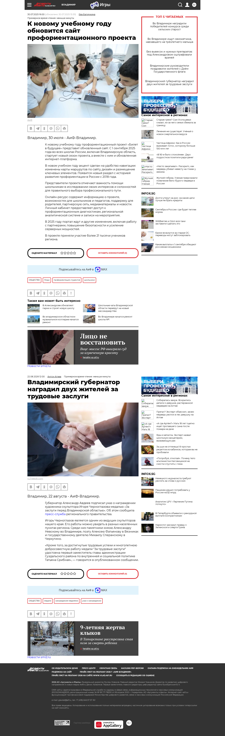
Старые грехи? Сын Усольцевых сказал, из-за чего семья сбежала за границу (176, 122)
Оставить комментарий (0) (112, 253)
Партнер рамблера (82, 723)
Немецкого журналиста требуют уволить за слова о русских (173, 479)
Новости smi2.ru (39, 366)
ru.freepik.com (35, 478)
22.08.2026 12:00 (36, 376)
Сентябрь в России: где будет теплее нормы (175, 210)
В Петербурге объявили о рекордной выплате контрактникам (176, 514)
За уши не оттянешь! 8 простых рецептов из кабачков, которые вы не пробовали (176, 449)
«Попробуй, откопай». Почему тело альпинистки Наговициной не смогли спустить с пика (175, 461)
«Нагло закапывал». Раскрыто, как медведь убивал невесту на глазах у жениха (176, 169)
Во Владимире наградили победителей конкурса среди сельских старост (169, 26)
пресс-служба (55, 514)
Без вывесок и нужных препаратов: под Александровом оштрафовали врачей (169, 54)
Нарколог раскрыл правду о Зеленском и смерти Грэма (171, 526)
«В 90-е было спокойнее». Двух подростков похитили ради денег (175, 156)
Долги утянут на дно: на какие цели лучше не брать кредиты (175, 199)
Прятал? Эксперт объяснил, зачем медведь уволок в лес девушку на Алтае (175, 414)
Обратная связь (108, 668)
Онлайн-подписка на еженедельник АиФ (170, 668)
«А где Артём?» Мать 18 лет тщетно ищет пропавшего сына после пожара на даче (175, 426)
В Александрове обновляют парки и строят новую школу (58, 307)
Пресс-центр (88, 668)
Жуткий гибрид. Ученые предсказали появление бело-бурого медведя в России (176, 181)
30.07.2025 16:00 (35, 14)
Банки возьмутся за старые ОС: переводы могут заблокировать (172, 234)
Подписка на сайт (62, 672)
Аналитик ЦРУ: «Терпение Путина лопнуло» (173, 502)
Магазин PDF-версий (132, 668)
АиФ (29, 120)
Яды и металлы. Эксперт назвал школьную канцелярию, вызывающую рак (173, 438)
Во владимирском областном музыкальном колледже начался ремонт (61, 319)
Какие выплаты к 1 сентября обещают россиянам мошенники (175, 245)
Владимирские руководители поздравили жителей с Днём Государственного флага (169, 68)
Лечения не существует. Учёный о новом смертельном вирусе (174, 132)
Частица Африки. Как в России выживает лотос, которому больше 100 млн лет (175, 146)
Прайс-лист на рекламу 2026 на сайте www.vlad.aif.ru (82, 675)
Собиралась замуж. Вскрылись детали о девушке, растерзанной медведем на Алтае (174, 403)
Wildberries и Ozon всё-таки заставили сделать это (170, 222)
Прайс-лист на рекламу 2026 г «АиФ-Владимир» (105, 672)
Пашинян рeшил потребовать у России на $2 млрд (172, 491)
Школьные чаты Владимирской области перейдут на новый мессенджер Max (115, 308)
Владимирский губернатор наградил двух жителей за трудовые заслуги (169, 83)
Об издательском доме (65, 668)
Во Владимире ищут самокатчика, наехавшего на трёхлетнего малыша (169, 41)
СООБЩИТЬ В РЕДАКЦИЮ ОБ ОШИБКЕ (135, 675)
